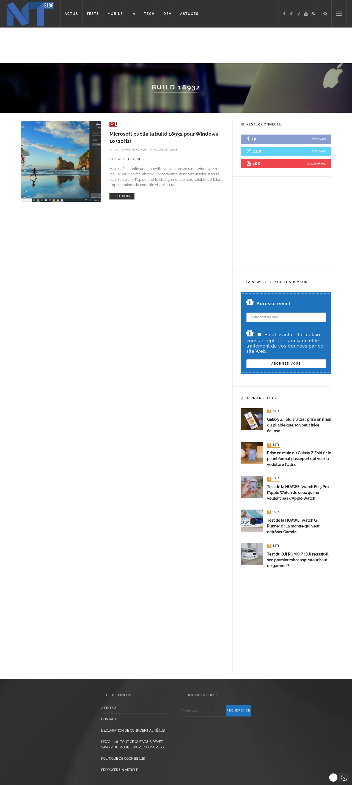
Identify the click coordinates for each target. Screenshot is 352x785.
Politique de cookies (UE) (123, 759)
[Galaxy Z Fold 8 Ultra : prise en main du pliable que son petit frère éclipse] (252, 419)
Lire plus (122, 196)
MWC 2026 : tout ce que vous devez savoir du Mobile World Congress (132, 744)
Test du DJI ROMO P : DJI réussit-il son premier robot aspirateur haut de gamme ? (297, 560)
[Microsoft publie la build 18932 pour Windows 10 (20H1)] (61, 161)
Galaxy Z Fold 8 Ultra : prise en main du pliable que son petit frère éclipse (299, 425)
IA (133, 14)
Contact (108, 719)
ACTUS (71, 14)
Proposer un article (119, 770)
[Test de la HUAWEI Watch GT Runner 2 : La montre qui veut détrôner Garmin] (252, 520)
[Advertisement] (106, 45)
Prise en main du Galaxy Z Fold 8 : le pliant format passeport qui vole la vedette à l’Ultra (299, 459)
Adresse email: (274, 303)
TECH (149, 14)
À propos (109, 708)
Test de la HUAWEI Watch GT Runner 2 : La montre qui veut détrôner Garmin (293, 526)
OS (114, 124)
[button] (339, 777)
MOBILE (115, 14)
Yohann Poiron (134, 149)
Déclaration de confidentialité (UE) (133, 730)
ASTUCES (189, 14)
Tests (274, 411)
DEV (167, 14)
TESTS (93, 14)
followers (319, 139)
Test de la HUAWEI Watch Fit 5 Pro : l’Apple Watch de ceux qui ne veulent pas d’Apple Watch (298, 492)
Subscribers (316, 163)
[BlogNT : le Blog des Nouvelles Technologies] (30, 13)
